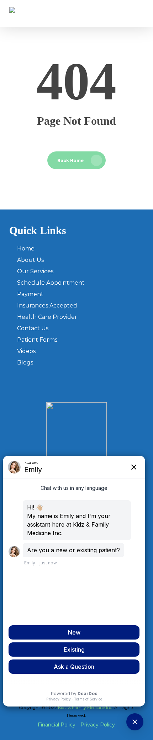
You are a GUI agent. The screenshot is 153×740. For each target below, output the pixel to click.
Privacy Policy (97, 724)
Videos (26, 351)
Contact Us (32, 328)
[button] (140, 13)
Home (26, 248)
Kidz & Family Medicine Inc (85, 707)
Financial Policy (56, 724)
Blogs (25, 362)
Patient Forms (37, 339)
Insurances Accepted (47, 305)
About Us (30, 260)
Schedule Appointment (51, 282)
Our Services (35, 271)
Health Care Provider (47, 317)
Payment (30, 294)
